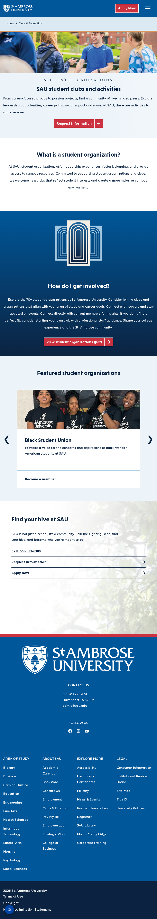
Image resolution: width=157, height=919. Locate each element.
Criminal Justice (15, 785)
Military (83, 791)
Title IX (122, 799)
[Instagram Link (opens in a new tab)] (78, 732)
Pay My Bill (51, 817)
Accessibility (86, 767)
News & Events (88, 799)
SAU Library (86, 825)
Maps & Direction (56, 808)
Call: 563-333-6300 (26, 551)
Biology (9, 767)
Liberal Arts (12, 842)
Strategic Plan (54, 834)
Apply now (20, 573)
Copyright (11, 903)
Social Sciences (15, 868)
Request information (29, 562)
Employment (52, 799)
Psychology (12, 860)
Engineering (12, 802)
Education (11, 793)
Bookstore (50, 782)
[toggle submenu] (148, 8)
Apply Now (127, 8)
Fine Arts (10, 811)
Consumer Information (134, 767)
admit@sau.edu (75, 705)
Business (10, 776)
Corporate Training (92, 842)
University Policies (131, 808)
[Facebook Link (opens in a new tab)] (70, 732)
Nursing (9, 851)
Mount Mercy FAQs (91, 834)
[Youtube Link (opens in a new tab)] (87, 733)
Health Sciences (15, 819)
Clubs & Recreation (30, 23)
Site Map (124, 791)
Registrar (84, 817)
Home (10, 23)
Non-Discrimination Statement (27, 909)
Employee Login (55, 825)
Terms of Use (13, 896)
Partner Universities (92, 808)
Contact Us (51, 791)
